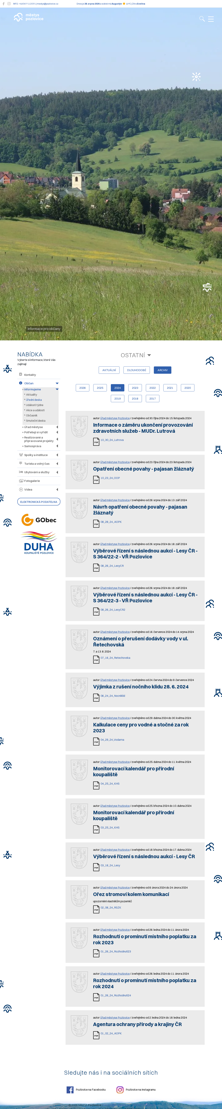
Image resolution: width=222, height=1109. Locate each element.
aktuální (109, 370)
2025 (100, 388)
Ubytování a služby (36, 472)
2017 (153, 398)
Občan (28, 383)
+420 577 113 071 (143, 1105)
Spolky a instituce (36, 455)
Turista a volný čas (36, 463)
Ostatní (133, 355)
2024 (117, 388)
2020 (188, 388)
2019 (117, 398)
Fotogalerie (32, 481)
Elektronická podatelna (38, 502)
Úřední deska (34, 399)
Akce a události (35, 410)
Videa (28, 489)
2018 (135, 398)
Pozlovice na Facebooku (90, 1089)
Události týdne (34, 405)
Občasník (31, 415)
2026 (82, 388)
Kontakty (30, 374)
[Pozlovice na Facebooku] (4, 4)
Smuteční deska (35, 420)
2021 (170, 388)
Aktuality (31, 394)
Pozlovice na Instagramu (140, 1089)
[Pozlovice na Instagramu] (9, 4)
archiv (162, 370)
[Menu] (211, 19)
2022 (153, 388)
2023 (135, 388)
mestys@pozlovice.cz (116, 1105)
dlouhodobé (136, 370)
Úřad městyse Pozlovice (115, 418)
